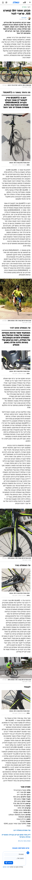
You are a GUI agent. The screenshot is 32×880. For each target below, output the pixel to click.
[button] (24, 2)
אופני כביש (23, 841)
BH (19, 841)
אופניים (28, 841)
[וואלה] (16, 2)
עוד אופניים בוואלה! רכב (21, 830)
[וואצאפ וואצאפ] (6, 2)
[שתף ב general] (3, 2)
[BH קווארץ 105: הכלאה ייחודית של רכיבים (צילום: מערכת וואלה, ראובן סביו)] (16, 75)
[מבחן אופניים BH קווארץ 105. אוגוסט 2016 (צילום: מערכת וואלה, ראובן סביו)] (16, 301)
